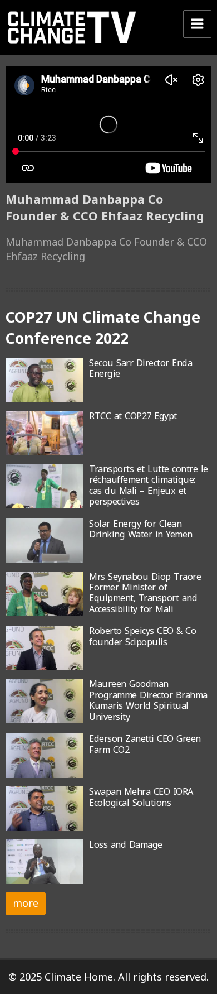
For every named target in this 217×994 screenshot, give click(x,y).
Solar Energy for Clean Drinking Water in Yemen (141, 528)
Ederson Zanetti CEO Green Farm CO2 (145, 743)
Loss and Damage (125, 844)
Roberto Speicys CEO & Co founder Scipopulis (142, 636)
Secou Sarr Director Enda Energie (140, 368)
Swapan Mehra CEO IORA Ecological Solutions (141, 796)
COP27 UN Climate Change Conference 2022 (103, 327)
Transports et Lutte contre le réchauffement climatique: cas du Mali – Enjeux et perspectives (148, 485)
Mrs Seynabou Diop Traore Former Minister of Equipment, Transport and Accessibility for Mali (145, 592)
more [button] (25, 903)
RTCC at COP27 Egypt (133, 416)
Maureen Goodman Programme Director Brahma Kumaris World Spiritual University (148, 700)
